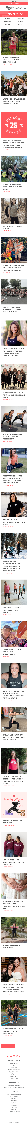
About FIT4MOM (14, 1063)
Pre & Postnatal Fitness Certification (14, 1087)
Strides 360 (14, 1109)
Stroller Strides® (14, 1096)
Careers (14, 1065)
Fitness (7, 18)
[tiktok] (20, 1056)
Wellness (7, 24)
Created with (14, 1122)
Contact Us (14, 1075)
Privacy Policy (14, 1076)
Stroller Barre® (14, 1098)
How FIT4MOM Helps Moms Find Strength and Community (12, 309)
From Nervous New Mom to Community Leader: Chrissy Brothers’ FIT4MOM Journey (14, 352)
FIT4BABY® (14, 1106)
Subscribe (14, 1)
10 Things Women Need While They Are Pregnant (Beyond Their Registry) (14, 905)
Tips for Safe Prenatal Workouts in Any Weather (13, 610)
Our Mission (14, 1067)
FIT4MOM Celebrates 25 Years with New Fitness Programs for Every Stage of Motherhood (13, 144)
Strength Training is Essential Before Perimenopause (12, 436)
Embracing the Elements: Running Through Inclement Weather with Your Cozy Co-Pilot (12, 566)
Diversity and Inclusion (14, 1069)
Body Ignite (14, 1100)
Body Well (13, 1102)
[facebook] (8, 1056)
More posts (8, 1046)
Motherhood (20, 18)
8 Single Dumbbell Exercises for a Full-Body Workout (12, 59)
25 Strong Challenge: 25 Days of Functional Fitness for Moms (14, 101)
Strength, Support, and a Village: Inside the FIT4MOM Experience (13, 267)
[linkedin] (14, 1056)
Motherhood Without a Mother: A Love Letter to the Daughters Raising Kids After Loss (13, 988)
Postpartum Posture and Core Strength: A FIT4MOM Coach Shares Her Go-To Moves (13, 479)
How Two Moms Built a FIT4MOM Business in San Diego (14, 395)
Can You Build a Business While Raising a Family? (14, 522)
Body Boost (14, 1104)
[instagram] (17, 1056)
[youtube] (11, 1056)
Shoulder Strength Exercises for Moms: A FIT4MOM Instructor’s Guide (13, 780)
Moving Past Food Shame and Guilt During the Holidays (13, 862)
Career (20, 24)
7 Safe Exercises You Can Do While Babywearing (12, 651)
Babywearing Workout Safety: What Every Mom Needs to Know (14, 737)
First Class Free (14, 4)
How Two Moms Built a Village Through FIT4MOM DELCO (13, 1031)
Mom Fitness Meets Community (11, 946)
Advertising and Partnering (14, 1073)
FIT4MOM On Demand (14, 1111)
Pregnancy (7, 21)
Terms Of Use (14, 1078)
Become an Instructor (14, 1085)
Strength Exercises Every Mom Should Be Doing (12, 186)
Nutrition (20, 21)
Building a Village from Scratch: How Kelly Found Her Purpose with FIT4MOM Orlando (14, 694)
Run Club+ (14, 1107)
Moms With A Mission (14, 1071)
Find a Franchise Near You (14, 1094)
